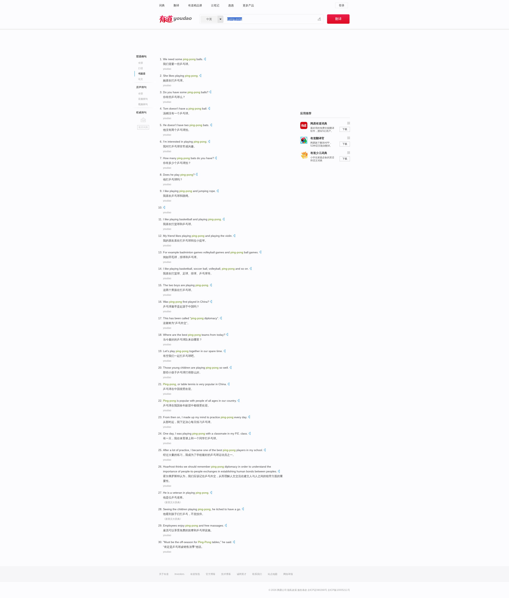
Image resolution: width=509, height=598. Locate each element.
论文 (140, 79)
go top (143, 119)
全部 (140, 63)
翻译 (176, 5)
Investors (179, 574)
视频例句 (143, 104)
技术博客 (226, 574)
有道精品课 (195, 5)
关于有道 (164, 574)
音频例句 (143, 99)
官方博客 (210, 574)
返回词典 (143, 127)
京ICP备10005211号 (339, 590)
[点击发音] (205, 59)
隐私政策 (292, 590)
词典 (162, 5)
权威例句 (141, 112)
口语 (140, 68)
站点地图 (272, 574)
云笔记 (215, 5)
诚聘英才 (241, 574)
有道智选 (195, 574)
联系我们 (257, 574)
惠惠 (231, 5)
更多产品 (248, 5)
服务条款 (302, 590)
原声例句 (141, 87)
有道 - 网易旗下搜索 (175, 19)
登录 (341, 5)
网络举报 (288, 574)
